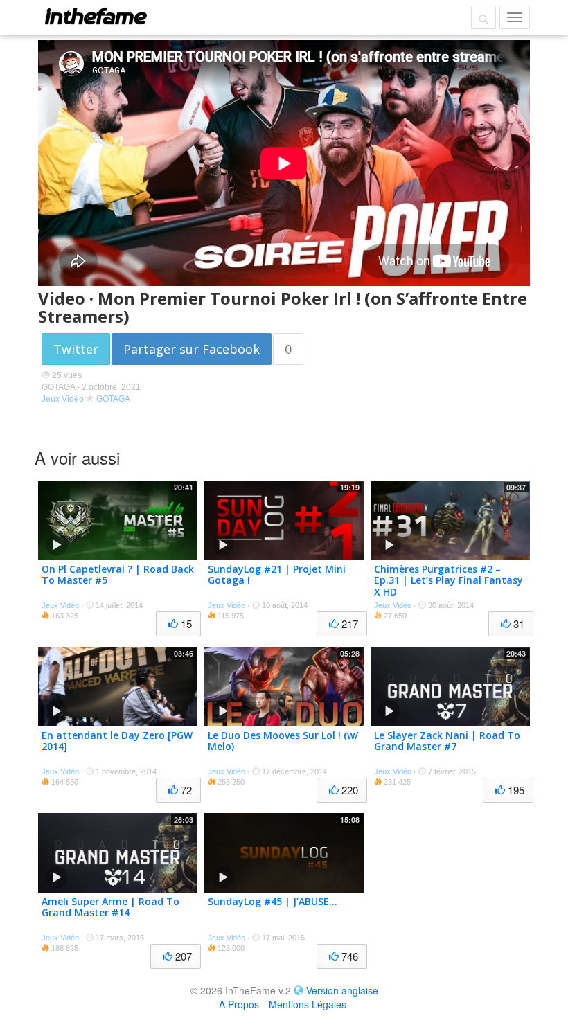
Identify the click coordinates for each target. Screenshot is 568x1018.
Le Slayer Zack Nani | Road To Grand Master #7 (447, 741)
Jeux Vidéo (63, 399)
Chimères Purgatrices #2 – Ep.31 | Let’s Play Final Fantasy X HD (448, 580)
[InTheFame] (96, 16)
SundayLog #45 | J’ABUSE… (272, 901)
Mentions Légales (307, 1004)
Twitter (75, 349)
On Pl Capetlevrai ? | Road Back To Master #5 (118, 574)
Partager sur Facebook (191, 349)
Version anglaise (342, 990)
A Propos (239, 1004)
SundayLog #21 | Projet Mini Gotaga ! (277, 574)
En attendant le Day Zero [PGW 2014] (117, 741)
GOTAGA (113, 399)
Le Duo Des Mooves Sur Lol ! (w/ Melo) (283, 741)
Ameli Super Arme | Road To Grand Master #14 (110, 907)
